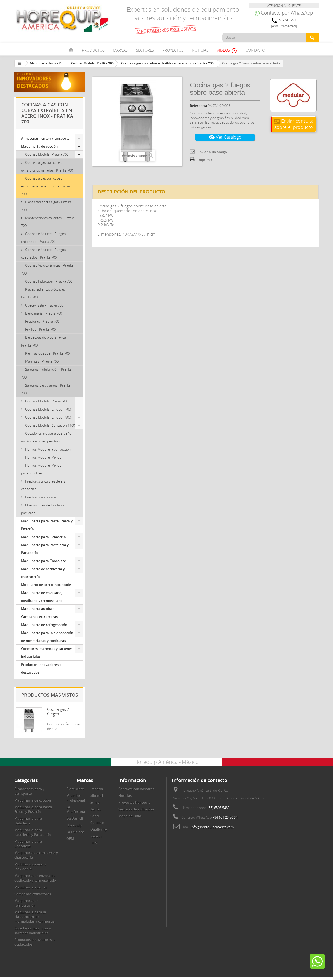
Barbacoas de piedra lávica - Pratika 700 (44, 341)
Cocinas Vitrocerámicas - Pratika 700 (47, 269)
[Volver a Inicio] (20, 63)
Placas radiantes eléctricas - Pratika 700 (44, 293)
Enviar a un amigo (212, 151)
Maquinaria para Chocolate (43, 560)
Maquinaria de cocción (39, 146)
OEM (70, 838)
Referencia (198, 105)
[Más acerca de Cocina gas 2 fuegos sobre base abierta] (29, 720)
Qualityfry (98, 829)
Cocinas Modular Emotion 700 (47, 409)
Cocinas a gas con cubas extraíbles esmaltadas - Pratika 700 (47, 166)
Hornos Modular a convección (47, 449)
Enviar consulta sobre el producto (294, 124)
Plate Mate (75, 788)
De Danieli (74, 818)
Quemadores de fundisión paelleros (43, 509)
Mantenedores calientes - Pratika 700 (48, 222)
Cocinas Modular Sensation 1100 (49, 425)
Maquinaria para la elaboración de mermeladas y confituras (47, 636)
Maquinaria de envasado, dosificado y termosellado (42, 596)
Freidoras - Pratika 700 (41, 321)
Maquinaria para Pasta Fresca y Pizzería (47, 525)
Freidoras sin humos (40, 497)
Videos (227, 51)
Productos (93, 50)
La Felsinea (75, 832)
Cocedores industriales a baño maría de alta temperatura (46, 437)
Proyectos (172, 50)
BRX (93, 843)
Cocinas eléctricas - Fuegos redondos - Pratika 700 (43, 237)
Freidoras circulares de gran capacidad (44, 485)
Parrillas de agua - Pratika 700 (47, 353)
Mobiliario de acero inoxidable (46, 584)
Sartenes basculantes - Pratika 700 (46, 389)
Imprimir (205, 159)
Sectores (145, 50)
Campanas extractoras (39, 616)
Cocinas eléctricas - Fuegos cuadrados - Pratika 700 (43, 253)
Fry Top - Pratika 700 (40, 329)
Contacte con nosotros (136, 788)
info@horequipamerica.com (212, 827)
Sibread (96, 795)
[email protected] (284, 26)
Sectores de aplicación (136, 809)
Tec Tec (95, 809)
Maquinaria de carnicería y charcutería (43, 572)
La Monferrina (75, 809)
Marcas (120, 50)
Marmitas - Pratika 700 (41, 361)
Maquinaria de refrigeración (44, 624)
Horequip (74, 825)
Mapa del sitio (129, 815)
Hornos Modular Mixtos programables (41, 469)
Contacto (255, 50)
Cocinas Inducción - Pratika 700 (48, 281)
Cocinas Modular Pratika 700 (46, 154)
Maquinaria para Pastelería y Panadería (45, 549)
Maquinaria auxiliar (37, 608)
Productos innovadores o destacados (41, 668)
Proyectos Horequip (134, 802)
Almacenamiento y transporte (45, 138)
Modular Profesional (75, 798)
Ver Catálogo (225, 137)
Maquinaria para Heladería (43, 537)
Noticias (200, 50)
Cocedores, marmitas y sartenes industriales (46, 652)
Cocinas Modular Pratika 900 (46, 401)
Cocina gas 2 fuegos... (58, 712)
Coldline (97, 822)
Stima (95, 802)
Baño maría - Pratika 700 (43, 313)
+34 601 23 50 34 (225, 817)
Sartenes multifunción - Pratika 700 (46, 373)
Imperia (96, 788)
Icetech (95, 836)
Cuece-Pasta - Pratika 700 (43, 305)
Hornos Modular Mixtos (42, 457)
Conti (94, 815)
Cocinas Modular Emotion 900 (47, 417)
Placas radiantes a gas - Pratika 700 (46, 206)
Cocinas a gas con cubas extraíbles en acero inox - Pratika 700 (45, 186)
